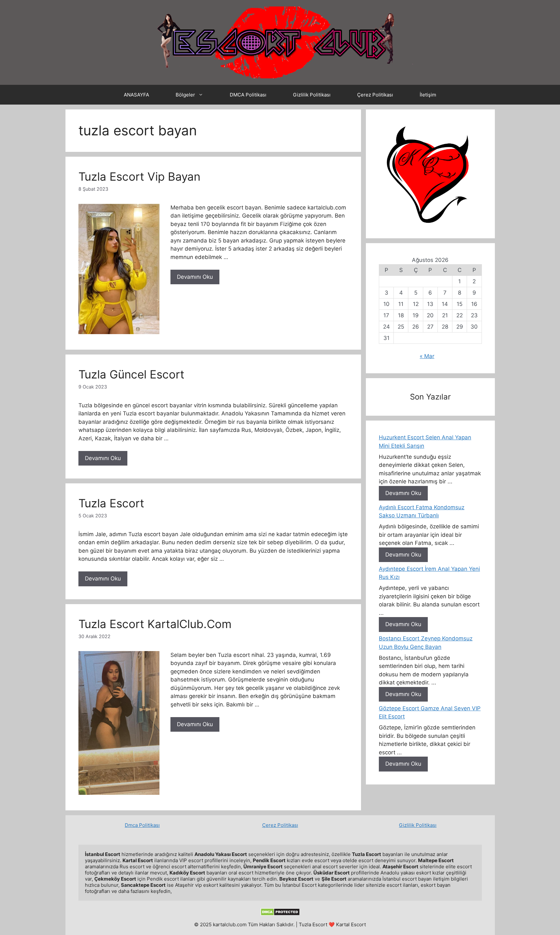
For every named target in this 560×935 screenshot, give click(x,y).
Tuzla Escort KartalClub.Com (154, 624)
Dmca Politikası (142, 825)
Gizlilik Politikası (312, 95)
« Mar (427, 356)
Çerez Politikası (375, 95)
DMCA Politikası (248, 95)
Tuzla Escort (111, 503)
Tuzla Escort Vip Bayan (139, 176)
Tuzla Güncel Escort (131, 374)
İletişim (428, 95)
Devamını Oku (195, 277)
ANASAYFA (136, 95)
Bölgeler (185, 95)
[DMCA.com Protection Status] (280, 914)
